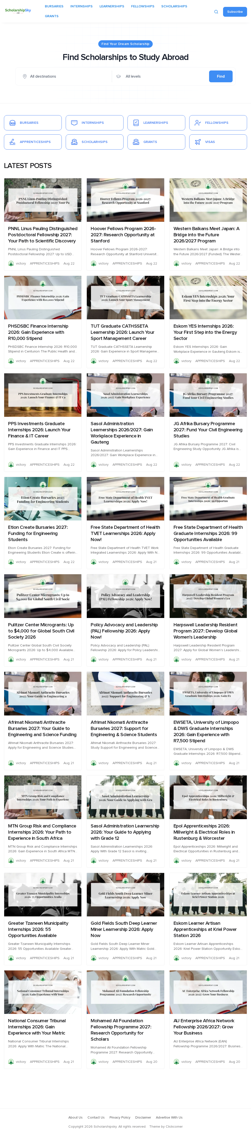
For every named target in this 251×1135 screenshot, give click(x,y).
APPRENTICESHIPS (45, 263)
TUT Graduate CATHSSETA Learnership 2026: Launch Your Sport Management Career (122, 332)
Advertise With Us (169, 1117)
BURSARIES (54, 6)
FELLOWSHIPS (142, 6)
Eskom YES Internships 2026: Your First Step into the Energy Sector (205, 332)
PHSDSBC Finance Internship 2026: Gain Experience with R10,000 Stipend (38, 332)
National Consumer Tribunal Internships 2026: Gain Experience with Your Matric (37, 1027)
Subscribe (235, 12)
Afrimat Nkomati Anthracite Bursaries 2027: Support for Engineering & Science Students (124, 728)
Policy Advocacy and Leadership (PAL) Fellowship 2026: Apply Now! (124, 631)
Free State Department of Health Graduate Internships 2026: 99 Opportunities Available (208, 533)
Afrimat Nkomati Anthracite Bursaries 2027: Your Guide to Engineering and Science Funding (42, 728)
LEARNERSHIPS (112, 6)
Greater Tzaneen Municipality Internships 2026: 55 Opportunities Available (38, 929)
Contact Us (96, 1117)
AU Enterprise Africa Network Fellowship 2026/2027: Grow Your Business (204, 1027)
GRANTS (52, 16)
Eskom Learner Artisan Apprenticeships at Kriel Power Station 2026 (205, 929)
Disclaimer (143, 1117)
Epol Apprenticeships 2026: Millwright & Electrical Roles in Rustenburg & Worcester (204, 832)
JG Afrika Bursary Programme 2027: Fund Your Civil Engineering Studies (208, 429)
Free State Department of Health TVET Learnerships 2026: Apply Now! (125, 533)
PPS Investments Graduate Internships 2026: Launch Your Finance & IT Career (39, 429)
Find (221, 76)
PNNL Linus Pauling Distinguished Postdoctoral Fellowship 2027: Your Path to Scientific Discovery (42, 234)
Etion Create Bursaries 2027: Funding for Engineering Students (38, 533)
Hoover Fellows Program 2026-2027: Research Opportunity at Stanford (123, 234)
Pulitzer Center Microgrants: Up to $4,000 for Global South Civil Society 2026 (41, 631)
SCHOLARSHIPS (174, 6)
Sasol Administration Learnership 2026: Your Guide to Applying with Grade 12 (125, 832)
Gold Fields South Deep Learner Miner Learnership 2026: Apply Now (124, 929)
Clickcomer (174, 1126)
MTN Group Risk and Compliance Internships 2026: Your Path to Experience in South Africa (42, 832)
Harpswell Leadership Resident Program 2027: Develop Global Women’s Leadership (206, 631)
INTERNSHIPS (81, 6)
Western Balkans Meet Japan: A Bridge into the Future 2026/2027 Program (206, 234)
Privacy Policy (120, 1117)
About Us (75, 1117)
